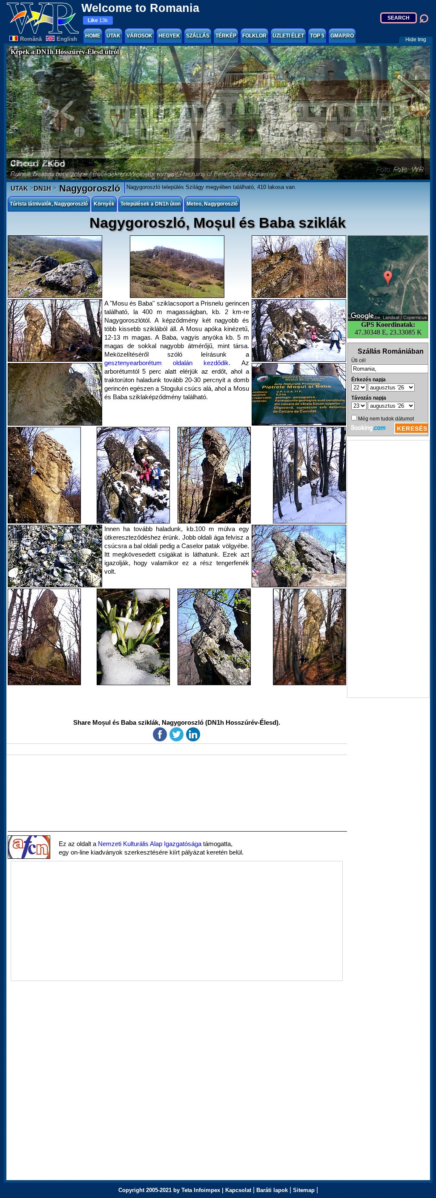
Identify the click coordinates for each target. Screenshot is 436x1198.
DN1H (42, 188)
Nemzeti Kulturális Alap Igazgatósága (149, 843)
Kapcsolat (238, 1190)
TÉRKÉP (225, 36)
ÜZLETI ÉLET (288, 36)
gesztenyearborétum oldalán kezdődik (166, 362)
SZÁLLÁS (197, 36)
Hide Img (415, 40)
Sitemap (304, 1190)
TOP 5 (317, 36)
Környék (104, 204)
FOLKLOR (254, 36)
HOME (92, 36)
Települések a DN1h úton (150, 204)
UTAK (113, 36)
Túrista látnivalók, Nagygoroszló (49, 204)
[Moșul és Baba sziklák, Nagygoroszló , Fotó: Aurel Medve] (55, 266)
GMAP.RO (342, 36)
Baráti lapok (272, 1190)
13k (98, 20)
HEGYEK (169, 36)
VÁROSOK (139, 36)
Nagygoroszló (88, 188)
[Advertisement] (388, 569)
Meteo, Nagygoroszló (212, 204)
